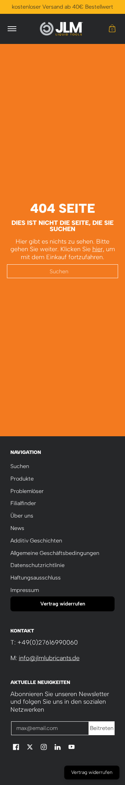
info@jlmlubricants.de (49, 658)
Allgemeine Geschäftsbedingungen (54, 553)
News (17, 528)
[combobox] (62, 271)
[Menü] (11, 29)
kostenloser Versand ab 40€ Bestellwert (62, 6)
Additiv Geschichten (36, 540)
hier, (98, 249)
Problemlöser (27, 491)
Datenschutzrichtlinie (37, 565)
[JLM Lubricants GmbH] (61, 28)
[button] (112, 29)
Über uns (21, 515)
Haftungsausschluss (35, 577)
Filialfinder (23, 503)
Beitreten (102, 728)
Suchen (19, 466)
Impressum (24, 590)
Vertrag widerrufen (62, 604)
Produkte (22, 478)
